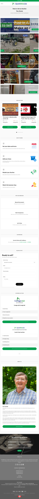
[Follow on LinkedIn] (21, 0)
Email (4, 265)
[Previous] (2, 25)
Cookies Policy (32, 493)
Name (4, 276)
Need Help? (8, 493)
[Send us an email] (20, 0)
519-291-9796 (19, 477)
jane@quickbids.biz (19, 472)
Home (5, 493)
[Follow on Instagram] (18, 0)
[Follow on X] (19, 0)
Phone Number (5, 271)
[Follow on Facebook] (17, 0)
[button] (16, 132)
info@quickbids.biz (19, 473)
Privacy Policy (26, 493)
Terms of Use (21, 493)
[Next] (37, 25)
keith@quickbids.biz (19, 470)
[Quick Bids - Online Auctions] (19, 4)
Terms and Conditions (15, 493)
